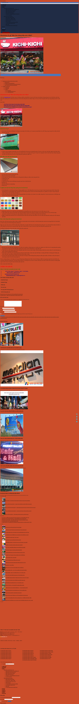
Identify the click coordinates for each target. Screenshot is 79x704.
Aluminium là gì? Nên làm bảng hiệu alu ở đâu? (10, 81)
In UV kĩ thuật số (9, 15)
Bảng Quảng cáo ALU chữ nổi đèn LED (12, 9)
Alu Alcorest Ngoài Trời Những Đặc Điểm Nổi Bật (10, 493)
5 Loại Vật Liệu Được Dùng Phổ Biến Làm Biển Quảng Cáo (11, 411)
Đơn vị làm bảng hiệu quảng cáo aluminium (11, 85)
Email (1, 310)
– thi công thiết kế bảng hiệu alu (11, 91)
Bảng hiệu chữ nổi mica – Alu (9, 8)
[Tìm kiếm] (2, 665)
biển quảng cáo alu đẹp (28, 317)
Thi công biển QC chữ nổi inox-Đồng (12, 22)
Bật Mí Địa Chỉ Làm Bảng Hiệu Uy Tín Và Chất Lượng (10, 347)
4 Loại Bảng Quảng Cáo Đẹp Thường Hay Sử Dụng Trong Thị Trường (14, 388)
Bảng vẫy (7, 24)
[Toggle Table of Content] (1, 79)
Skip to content (3, 1)
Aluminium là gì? (7, 82)
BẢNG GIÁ (3, 29)
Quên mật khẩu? (3, 703)
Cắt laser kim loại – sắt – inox (11, 19)
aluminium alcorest (5, 317)
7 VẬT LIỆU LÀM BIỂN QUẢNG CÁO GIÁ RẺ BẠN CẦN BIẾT (11, 466)
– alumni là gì (7, 88)
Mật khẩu (2, 699)
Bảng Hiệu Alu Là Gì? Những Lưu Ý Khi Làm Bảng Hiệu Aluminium (11, 294)
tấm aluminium (4, 318)
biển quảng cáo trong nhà (49, 317)
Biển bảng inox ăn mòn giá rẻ (11, 10)
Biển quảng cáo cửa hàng (8, 16)
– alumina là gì (7, 87)
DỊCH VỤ (3, 27)
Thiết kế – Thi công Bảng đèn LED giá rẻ (12, 14)
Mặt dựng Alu (8, 21)
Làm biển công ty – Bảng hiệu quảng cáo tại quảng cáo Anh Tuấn (11, 295)
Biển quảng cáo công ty (10, 12)
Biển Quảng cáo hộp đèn (10, 17)
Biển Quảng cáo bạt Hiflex (10, 11)
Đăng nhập (9, 701)
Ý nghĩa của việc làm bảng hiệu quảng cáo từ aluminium (13, 84)
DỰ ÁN (3, 7)
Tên (1, 308)
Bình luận (2, 306)
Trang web (2, 312)
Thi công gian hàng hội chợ (10, 23)
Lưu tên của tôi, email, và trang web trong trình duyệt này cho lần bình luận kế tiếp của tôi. (16, 313)
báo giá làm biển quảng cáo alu (19, 317)
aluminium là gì (11, 317)
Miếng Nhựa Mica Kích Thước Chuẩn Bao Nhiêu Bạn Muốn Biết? (17, 105)
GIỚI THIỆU (4, 5)
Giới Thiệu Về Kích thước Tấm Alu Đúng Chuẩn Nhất (14, 104)
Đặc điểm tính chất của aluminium (9, 83)
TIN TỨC (3, 28)
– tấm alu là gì (9, 90)
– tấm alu (6, 89)
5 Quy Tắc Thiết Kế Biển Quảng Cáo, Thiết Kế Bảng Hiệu (11, 438)
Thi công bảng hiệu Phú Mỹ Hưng (11, 25)
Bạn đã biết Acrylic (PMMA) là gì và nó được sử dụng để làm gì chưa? (18, 107)
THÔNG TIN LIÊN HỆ (6, 86)
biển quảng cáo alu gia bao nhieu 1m (39, 317)
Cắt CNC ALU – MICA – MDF (10, 18)
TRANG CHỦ (4, 4)
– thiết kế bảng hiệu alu (10, 92)
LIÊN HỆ (3, 30)
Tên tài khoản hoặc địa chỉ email (6, 697)
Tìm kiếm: (3, 664)
